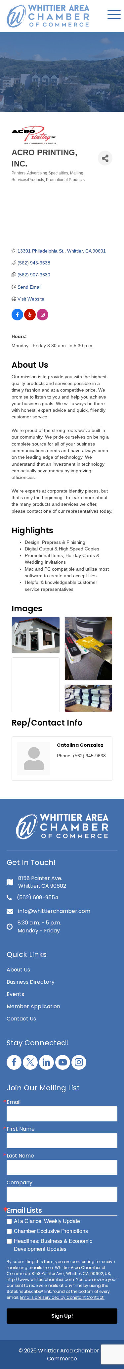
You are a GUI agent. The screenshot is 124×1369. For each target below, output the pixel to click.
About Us (18, 969)
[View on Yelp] (30, 318)
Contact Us (21, 1018)
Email (14, 1102)
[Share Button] (105, 158)
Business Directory (31, 982)
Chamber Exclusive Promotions (51, 1231)
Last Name (20, 1155)
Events (15, 994)
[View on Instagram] (42, 318)
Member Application (33, 1006)
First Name (21, 1129)
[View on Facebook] (17, 318)
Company (19, 1182)
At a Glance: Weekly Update (47, 1221)
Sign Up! (62, 1316)
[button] (112, 15)
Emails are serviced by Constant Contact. (62, 1297)
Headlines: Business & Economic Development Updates (53, 1244)
